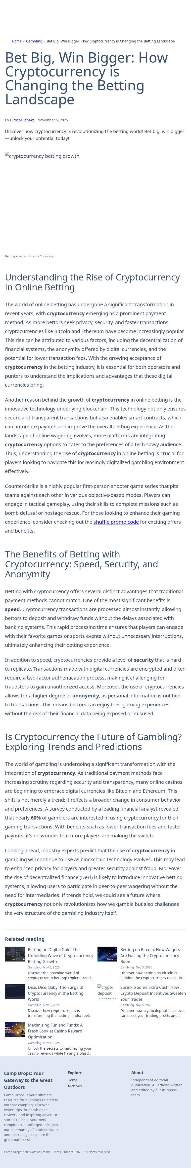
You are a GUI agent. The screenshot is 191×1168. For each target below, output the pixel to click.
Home (17, 41)
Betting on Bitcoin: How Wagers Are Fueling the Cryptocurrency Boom (150, 955)
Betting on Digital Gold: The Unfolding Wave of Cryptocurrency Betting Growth (60, 955)
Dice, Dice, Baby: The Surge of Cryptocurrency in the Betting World (56, 993)
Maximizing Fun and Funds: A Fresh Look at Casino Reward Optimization (55, 1031)
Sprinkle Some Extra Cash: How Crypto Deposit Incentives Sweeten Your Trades (153, 993)
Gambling (34, 41)
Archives (75, 1086)
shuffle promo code (116, 521)
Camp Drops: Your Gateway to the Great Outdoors (74, 10)
